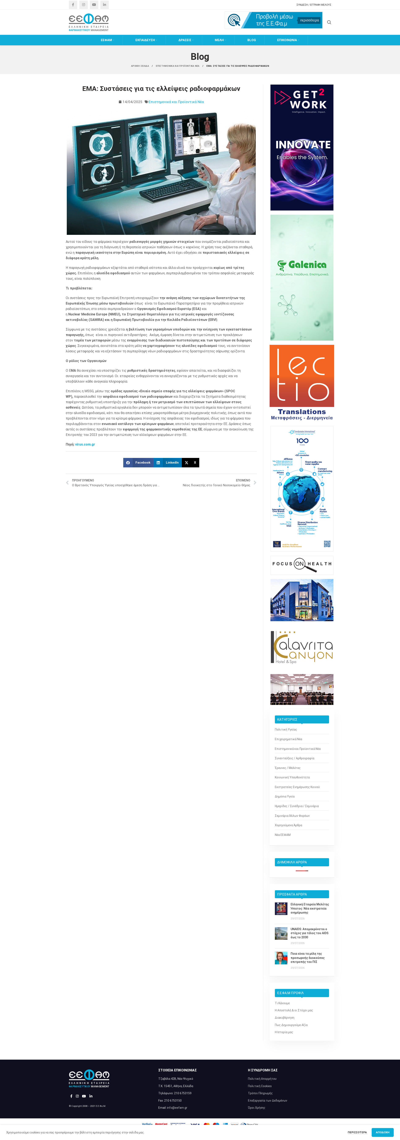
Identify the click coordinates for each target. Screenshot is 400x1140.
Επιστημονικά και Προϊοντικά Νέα (176, 102)
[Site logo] (89, 22)
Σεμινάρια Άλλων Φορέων (292, 815)
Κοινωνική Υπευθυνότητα (292, 777)
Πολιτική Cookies (260, 1086)
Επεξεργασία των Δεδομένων (267, 1100)
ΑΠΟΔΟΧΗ (383, 1132)
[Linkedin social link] (104, 5)
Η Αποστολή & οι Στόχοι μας (294, 1010)
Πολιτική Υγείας (286, 729)
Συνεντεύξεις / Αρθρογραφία (294, 758)
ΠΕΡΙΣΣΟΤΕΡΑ (357, 1132)
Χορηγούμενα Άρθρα (288, 825)
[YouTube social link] (94, 5)
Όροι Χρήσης (256, 1107)
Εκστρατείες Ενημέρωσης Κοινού (297, 787)
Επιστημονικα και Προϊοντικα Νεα (178, 66)
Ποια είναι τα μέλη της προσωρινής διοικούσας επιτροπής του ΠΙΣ (308, 958)
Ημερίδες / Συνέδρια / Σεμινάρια (297, 806)
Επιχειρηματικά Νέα (288, 739)
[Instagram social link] (83, 5)
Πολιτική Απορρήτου (262, 1078)
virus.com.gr (85, 444)
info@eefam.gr (177, 1107)
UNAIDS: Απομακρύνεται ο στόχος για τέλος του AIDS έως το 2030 (309, 933)
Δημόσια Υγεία (285, 796)
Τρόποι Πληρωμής (260, 1093)
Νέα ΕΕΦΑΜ (283, 835)
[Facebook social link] (73, 5)
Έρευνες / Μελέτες (288, 768)
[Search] (329, 22)
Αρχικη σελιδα (140, 66)
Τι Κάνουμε (282, 1003)
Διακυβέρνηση (284, 1017)
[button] (138, 462)
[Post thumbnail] (281, 911)
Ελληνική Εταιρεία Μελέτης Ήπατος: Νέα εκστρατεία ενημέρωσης (310, 908)
